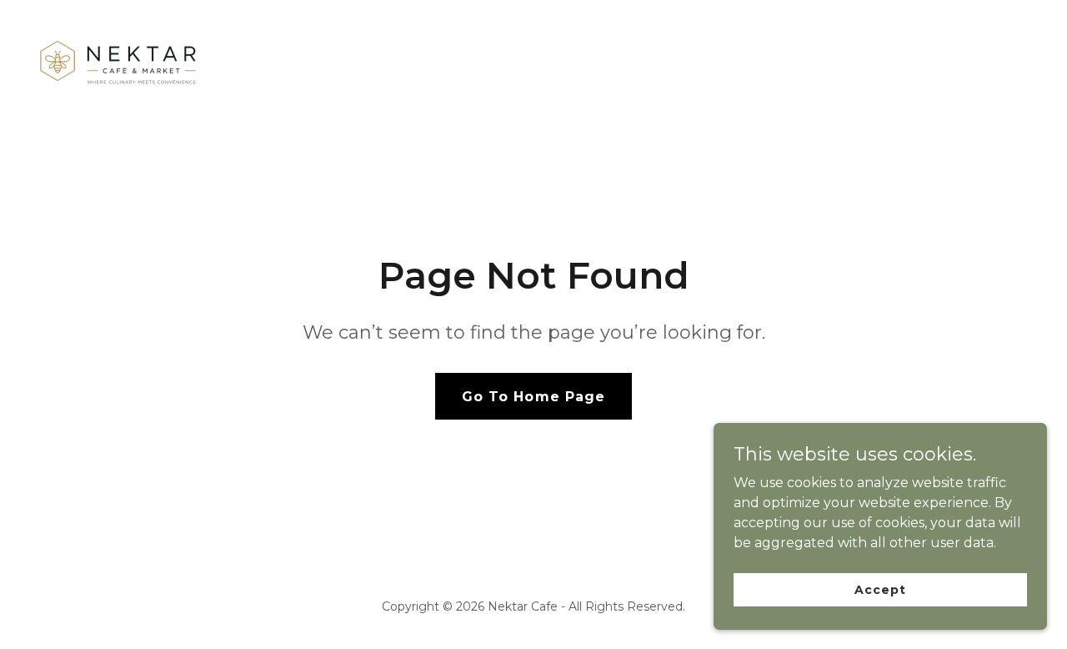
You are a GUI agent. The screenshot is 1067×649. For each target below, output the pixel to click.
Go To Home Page (533, 397)
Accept (879, 588)
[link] (118, 63)
